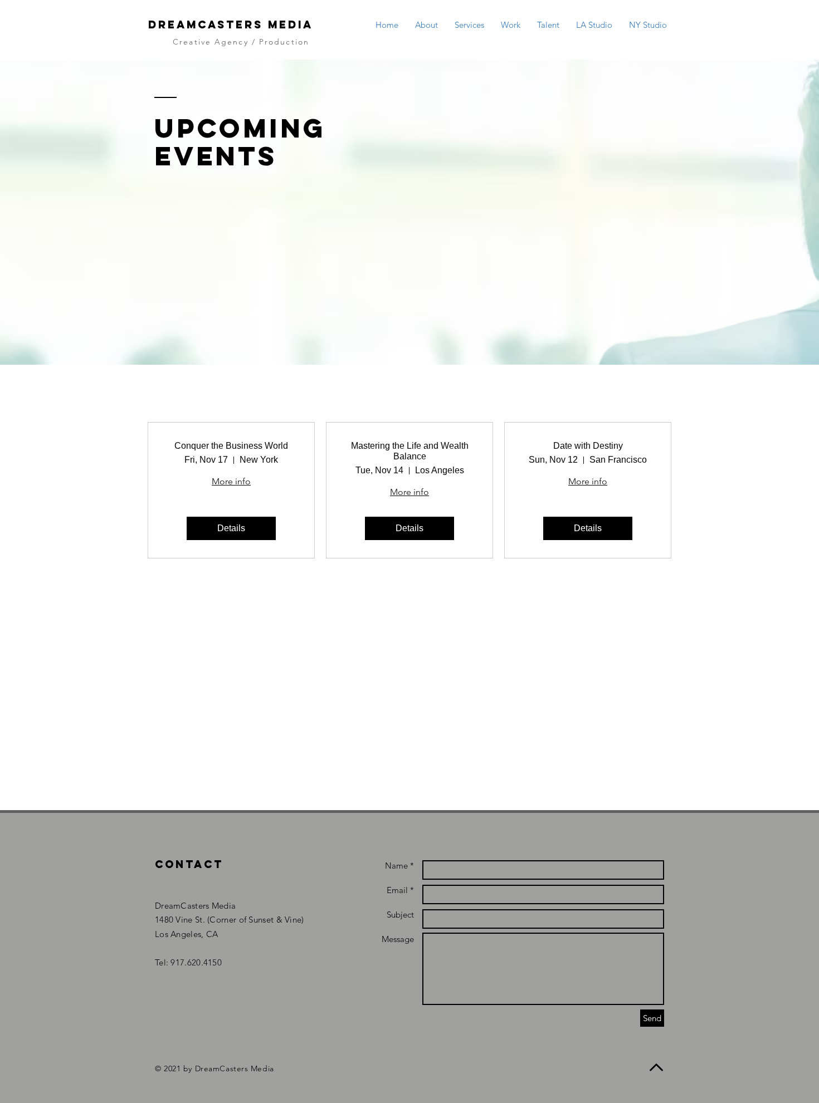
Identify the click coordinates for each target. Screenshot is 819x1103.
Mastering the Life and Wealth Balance (410, 451)
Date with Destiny (588, 445)
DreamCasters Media (230, 24)
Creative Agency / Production (241, 42)
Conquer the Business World (231, 445)
